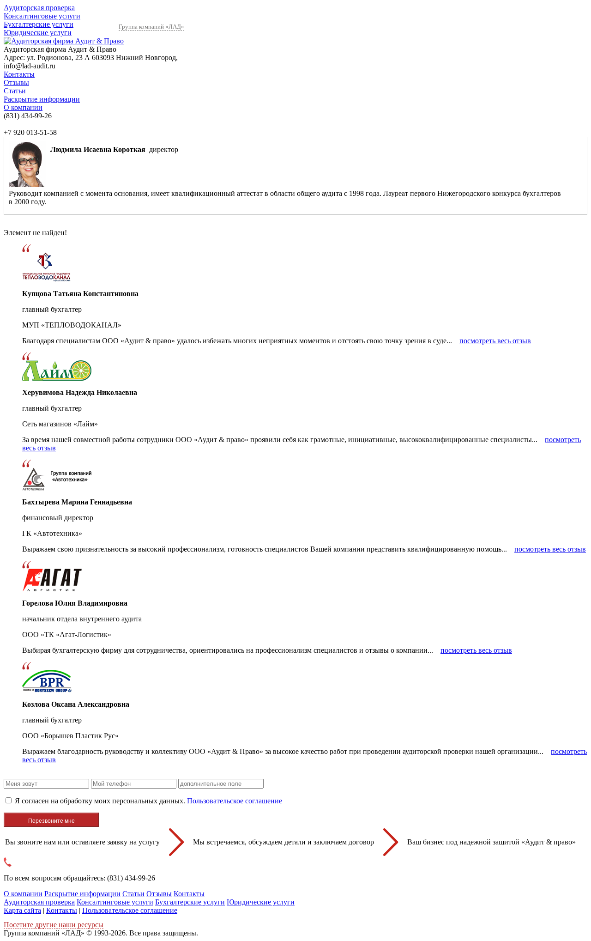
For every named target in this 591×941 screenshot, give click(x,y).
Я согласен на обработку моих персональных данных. (148, 801)
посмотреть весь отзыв (495, 341)
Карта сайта (22, 910)
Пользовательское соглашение (234, 801)
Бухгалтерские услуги (38, 24)
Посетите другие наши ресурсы (53, 925)
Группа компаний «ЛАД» (151, 26)
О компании (23, 107)
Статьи (15, 91)
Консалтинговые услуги (42, 16)
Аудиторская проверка (39, 8)
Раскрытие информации (42, 99)
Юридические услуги (38, 32)
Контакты (19, 74)
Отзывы (16, 82)
